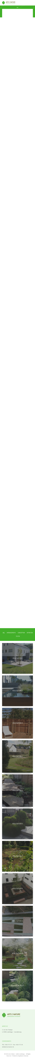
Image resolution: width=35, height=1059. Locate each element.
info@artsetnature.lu (8, 1047)
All (4, 632)
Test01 (18, 636)
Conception (21, 632)
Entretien (30, 632)
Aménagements (11, 632)
